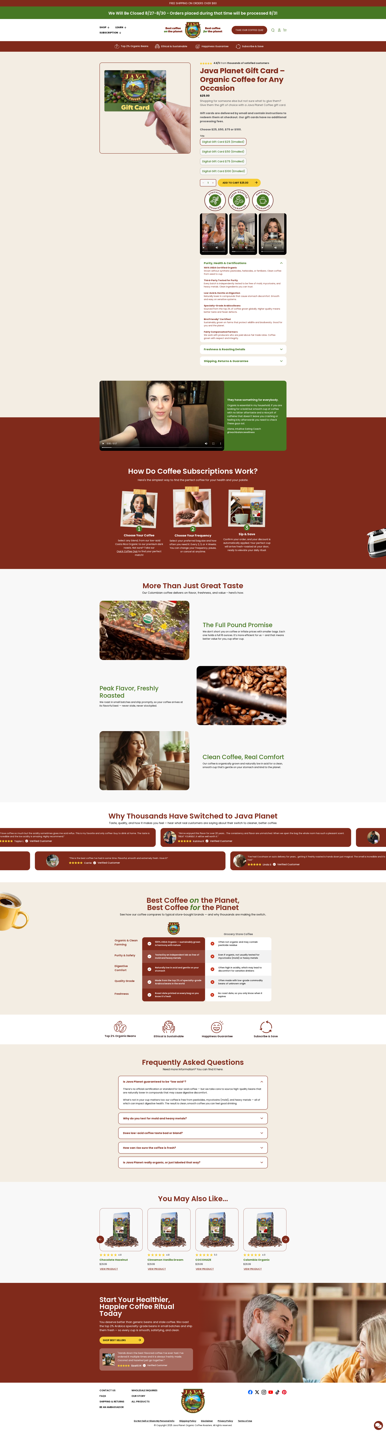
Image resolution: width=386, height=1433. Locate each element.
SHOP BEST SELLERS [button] (114, 1340)
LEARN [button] (119, 27)
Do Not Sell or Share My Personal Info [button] (154, 1421)
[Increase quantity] (203, 182)
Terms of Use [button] (245, 1421)
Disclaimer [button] (207, 1421)
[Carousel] (145, 108)
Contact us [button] (107, 1390)
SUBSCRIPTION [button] (109, 32)
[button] (243, 262)
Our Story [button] (138, 1396)
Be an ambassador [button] (112, 1407)
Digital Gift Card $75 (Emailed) (223, 161)
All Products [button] (140, 1401)
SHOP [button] (103, 27)
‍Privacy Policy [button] (225, 1421)
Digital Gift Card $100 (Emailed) (223, 171)
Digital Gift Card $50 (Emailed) (223, 151)
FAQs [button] (103, 1396)
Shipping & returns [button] (112, 1401)
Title (202, 135)
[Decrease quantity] (212, 182)
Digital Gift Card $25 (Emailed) (223, 142)
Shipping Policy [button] (187, 1421)
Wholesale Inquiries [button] (144, 1390)
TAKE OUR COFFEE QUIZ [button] (249, 30)
